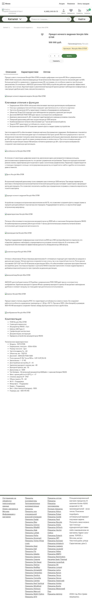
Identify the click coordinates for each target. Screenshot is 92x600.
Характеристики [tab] (29, 72)
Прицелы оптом (54, 498)
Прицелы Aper (31, 546)
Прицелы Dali (31, 549)
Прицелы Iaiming (55, 594)
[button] (42, 34)
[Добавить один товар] (59, 56)
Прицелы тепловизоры (53, 504)
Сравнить (56, 61)
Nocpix (85, 43)
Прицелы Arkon (54, 511)
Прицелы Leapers (55, 546)
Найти (81, 19)
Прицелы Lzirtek (32, 532)
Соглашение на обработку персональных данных (9, 502)
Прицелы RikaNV (32, 527)
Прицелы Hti (53, 564)
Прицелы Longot (55, 567)
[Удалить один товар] (50, 56)
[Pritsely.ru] (12, 9)
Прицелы (52, 501)
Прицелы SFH (31, 596)
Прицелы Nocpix (55, 522)
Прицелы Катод (54, 572)
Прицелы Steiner (32, 564)
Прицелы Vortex (54, 583)
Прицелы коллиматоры (31, 499)
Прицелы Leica (54, 570)
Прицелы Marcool (32, 591)
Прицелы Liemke (32, 580)
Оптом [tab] (46, 72)
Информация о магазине (9, 515)
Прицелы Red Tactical (34, 583)
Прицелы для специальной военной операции (33, 514)
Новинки (71, 4)
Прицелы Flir (30, 551)
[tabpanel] (46, 234)
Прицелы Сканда (32, 559)
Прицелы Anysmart (33, 538)
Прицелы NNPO (54, 554)
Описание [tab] (11, 72)
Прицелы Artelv (54, 524)
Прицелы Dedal (31, 519)
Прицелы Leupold (55, 549)
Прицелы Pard (54, 519)
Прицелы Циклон (32, 557)
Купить (69, 56)
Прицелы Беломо (55, 540)
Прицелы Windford (33, 586)
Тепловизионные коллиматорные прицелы (32, 506)
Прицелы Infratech (56, 543)
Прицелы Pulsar (54, 514)
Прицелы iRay (31, 522)
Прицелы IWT (53, 538)
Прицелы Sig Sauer (33, 562)
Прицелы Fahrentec (33, 572)
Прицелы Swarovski (56, 580)
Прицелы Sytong (32, 524)
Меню (7, 4)
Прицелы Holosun (32, 588)
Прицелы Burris (54, 586)
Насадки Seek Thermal (57, 559)
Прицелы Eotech (55, 535)
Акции (62, 4)
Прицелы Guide (54, 517)
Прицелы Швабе (32, 554)
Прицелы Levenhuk (56, 562)
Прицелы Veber (54, 551)
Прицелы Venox (54, 578)
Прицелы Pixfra (31, 535)
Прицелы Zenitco (32, 575)
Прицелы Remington (56, 557)
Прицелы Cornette (33, 578)
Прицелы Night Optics (34, 594)
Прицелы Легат (54, 575)
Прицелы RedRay (32, 567)
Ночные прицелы (55, 509)
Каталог (13, 19)
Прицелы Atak (31, 530)
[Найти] (68, 19)
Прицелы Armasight (33, 570)
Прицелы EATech (55, 527)
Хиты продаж (83, 4)
